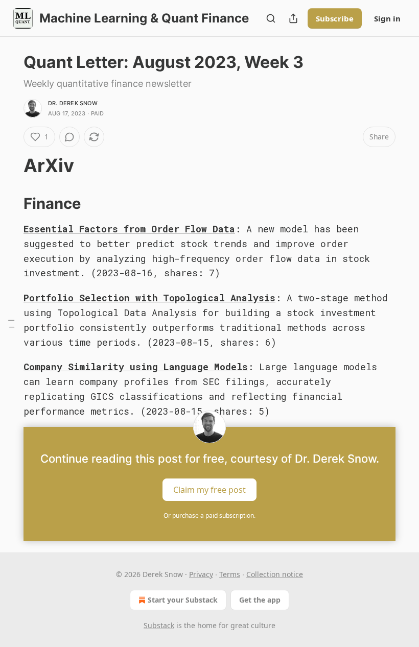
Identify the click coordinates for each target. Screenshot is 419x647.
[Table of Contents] (11, 323)
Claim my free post (209, 489)
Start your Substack (183, 600)
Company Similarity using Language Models (136, 367)
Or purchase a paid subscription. (209, 515)
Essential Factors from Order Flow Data (129, 229)
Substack (159, 625)
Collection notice (274, 574)
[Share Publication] (293, 18)
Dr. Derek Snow (73, 103)
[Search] (271, 18)
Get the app (260, 600)
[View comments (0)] (69, 137)
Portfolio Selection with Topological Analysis (149, 298)
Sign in (387, 18)
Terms (229, 574)
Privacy (201, 574)
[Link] (9, 166)
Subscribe (335, 18)
